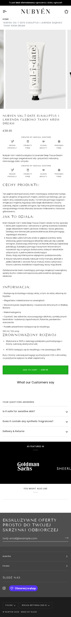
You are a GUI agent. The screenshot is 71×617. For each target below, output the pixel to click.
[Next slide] (64, 388)
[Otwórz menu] (8, 12)
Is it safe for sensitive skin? (19, 411)
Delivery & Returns (13, 431)
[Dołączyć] (65, 538)
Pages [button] (6, 566)
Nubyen (9, 612)
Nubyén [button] (7, 556)
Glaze (34, 612)
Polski (9, 605)
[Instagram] (4, 588)
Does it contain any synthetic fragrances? (28, 421)
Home (6, 19)
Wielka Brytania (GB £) (34, 605)
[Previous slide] (6, 388)
